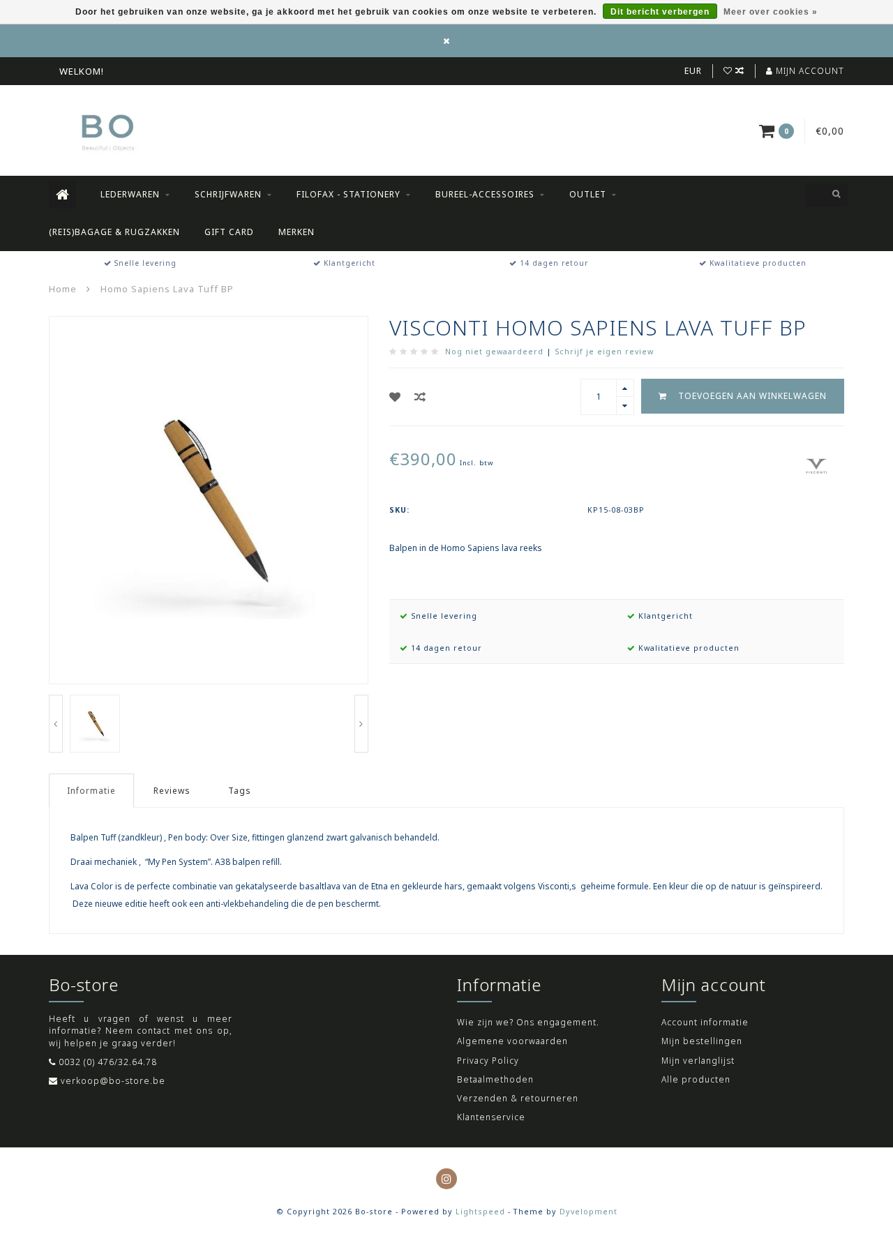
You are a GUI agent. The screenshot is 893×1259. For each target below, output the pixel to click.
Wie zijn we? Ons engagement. (528, 1022)
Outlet (587, 194)
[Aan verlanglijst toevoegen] (395, 397)
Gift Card (229, 232)
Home (63, 288)
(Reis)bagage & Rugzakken (114, 232)
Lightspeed (480, 1211)
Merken (296, 232)
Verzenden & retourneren (517, 1098)
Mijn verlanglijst (698, 1060)
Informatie (91, 791)
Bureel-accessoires (484, 194)
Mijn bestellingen (701, 1041)
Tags (239, 791)
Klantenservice (491, 1117)
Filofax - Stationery (348, 194)
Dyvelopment (588, 1211)
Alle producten (695, 1079)
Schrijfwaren (228, 194)
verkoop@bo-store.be (113, 1081)
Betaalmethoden (495, 1079)
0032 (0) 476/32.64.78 (108, 1062)
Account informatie (705, 1022)
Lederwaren (130, 194)
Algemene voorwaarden (512, 1041)
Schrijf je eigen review (604, 351)
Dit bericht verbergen (660, 12)
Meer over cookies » (770, 12)
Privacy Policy (488, 1060)
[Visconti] (816, 464)
